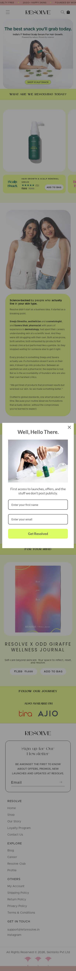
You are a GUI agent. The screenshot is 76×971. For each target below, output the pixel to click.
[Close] (69, 427)
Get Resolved (38, 534)
